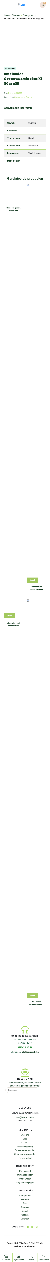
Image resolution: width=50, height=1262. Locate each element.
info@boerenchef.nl (30, 1052)
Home (7, 15)
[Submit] (41, 1090)
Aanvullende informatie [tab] (18, 107)
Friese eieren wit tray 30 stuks (13, 624)
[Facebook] (28, 1227)
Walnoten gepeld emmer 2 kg (14, 209)
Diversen (16, 15)
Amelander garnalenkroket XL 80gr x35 (36, 1003)
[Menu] (7, 5)
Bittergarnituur (29, 15)
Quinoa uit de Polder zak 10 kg (36, 588)
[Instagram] (37, 1227)
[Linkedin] (32, 1227)
